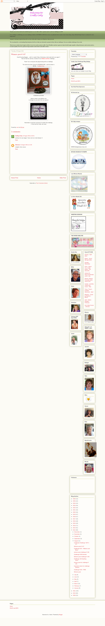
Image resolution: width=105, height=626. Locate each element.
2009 (74, 595)
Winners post (77, 572)
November (77, 534)
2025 (74, 501)
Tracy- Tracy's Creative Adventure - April (89, 291)
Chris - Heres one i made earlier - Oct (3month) (88, 268)
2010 (74, 593)
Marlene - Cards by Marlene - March (89, 296)
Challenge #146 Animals (80, 554)
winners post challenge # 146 (81, 552)
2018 (74, 516)
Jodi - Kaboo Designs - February (88, 301)
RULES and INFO (75, 81)
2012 (74, 530)
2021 (74, 510)
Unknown (17, 144)
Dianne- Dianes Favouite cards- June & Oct (89, 280)
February (76, 586)
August (76, 540)
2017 (74, 519)
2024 (74, 503)
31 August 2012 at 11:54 (26, 144)
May (75, 579)
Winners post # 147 (79, 546)
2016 (74, 521)
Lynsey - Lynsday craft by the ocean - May (89, 285)
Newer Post (14, 178)
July (75, 574)
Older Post (63, 178)
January (76, 588)
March (76, 583)
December (77, 532)
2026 (74, 498)
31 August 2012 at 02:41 (28, 135)
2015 (74, 523)
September (77, 538)
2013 (74, 527)
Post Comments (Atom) (41, 183)
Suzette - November (87, 263)
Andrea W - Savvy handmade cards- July (89, 275)
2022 (74, 507)
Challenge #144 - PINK (80, 569)
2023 (74, 505)
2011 (74, 590)
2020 (74, 512)
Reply (16, 140)
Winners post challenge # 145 (81, 556)
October (76, 536)
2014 (74, 525)
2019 (74, 514)
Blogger (60, 614)
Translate (83, 56)
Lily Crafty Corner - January (89, 306)
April (75, 581)
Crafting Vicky (41, 66)
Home (39, 178)
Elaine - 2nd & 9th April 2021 (88, 259)
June (75, 577)
